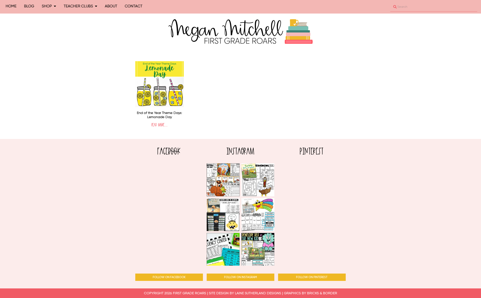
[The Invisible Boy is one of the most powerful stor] (257, 214)
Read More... (159, 125)
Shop (47, 6)
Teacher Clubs (78, 6)
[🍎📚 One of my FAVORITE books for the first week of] (223, 214)
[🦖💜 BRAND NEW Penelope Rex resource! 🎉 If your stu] (257, 249)
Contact (133, 6)
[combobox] (433, 7)
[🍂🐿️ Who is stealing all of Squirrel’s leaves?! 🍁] (223, 179)
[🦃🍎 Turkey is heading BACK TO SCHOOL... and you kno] (257, 179)
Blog (29, 6)
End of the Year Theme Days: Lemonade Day (159, 115)
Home (11, 6)
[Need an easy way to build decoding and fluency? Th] (223, 249)
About (111, 6)
